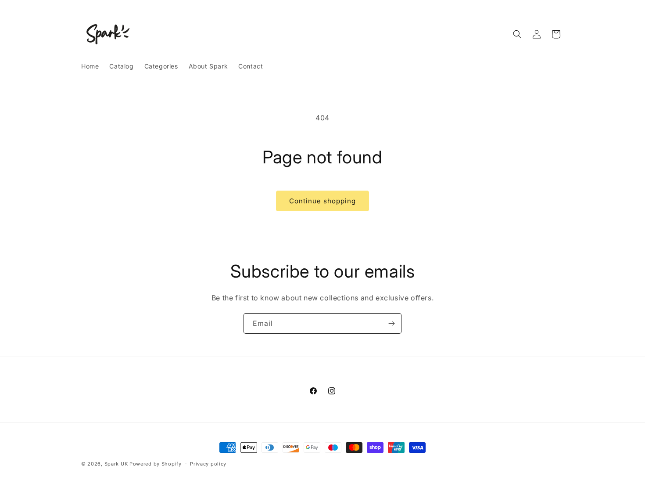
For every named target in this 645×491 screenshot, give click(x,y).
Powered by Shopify (155, 464)
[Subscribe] (391, 323)
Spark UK (116, 464)
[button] (517, 34)
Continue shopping (322, 201)
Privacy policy (208, 463)
